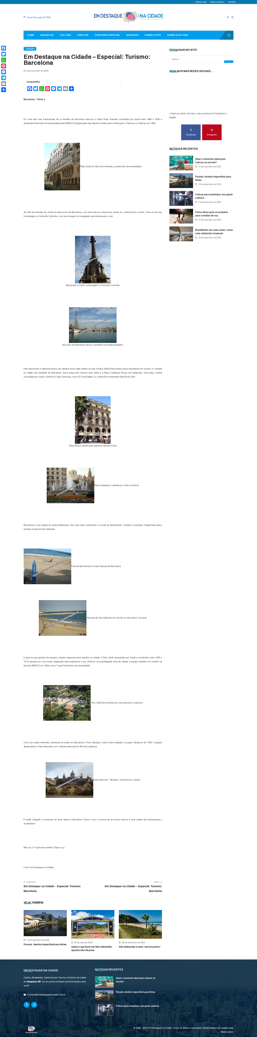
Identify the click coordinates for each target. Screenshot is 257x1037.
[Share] (4, 90)
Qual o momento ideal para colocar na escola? (210, 161)
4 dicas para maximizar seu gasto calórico (214, 196)
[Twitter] (4, 54)
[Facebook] (4, 48)
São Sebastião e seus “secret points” (140, 947)
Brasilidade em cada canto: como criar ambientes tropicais (214, 232)
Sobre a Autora (217, 2)
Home (30, 35)
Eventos (82, 35)
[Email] (4, 84)
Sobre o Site (153, 35)
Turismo (30, 49)
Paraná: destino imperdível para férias (45, 944)
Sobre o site (201, 2)
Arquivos (132, 35)
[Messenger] (4, 72)
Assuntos (47, 35)
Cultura (65, 35)
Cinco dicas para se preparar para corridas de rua (211, 214)
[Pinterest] (4, 66)
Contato (232, 2)
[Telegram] (4, 78)
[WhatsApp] (4, 60)
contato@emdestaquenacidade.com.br (46, 994)
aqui (63, 847)
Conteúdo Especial (107, 35)
